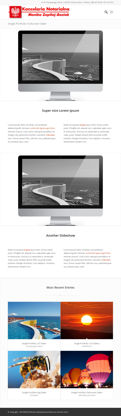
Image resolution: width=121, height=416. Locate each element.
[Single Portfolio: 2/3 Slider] (34, 320)
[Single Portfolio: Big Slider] (34, 369)
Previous (3, 64)
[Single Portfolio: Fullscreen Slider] (86, 369)
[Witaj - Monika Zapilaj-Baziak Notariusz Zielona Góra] (39, 12)
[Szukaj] (104, 12)
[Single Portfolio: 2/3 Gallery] (86, 320)
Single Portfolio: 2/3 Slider (34, 343)
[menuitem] (104, 12)
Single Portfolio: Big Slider (34, 392)
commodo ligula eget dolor (42, 128)
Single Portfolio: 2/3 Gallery (87, 343)
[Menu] (111, 12)
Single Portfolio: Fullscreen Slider (27, 23)
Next (118, 64)
